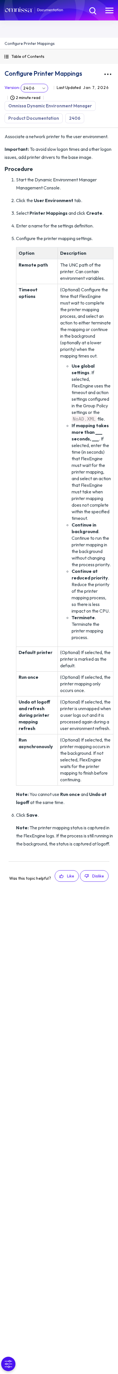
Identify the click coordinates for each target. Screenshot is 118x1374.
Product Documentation (33, 118)
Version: (12, 87)
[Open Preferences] (8, 1364)
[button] (59, 56)
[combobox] (34, 88)
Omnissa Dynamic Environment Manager (50, 106)
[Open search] (92, 10)
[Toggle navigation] (109, 10)
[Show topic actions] (107, 74)
